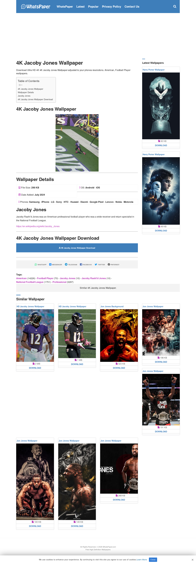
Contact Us (132, 6)
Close (153, 559)
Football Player (45, 278)
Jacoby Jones (24, 95)
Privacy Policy (111, 6)
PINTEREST (114, 265)
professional (60, 282)
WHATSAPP (41, 265)
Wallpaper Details (26, 92)
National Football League (30, 282)
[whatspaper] (35, 6)
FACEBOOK (87, 265)
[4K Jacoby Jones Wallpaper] (77, 142)
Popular (93, 6)
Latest (80, 6)
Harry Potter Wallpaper (154, 69)
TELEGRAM (72, 265)
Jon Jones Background (112, 306)
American (21, 278)
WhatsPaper (65, 6)
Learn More (142, 559)
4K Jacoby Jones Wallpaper (30, 88)
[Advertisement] (98, 36)
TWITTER (101, 265)
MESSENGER (57, 265)
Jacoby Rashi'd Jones (94, 278)
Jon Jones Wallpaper (153, 306)
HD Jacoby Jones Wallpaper (30, 306)
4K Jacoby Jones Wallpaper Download (35, 99)
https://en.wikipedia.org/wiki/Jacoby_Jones (38, 226)
